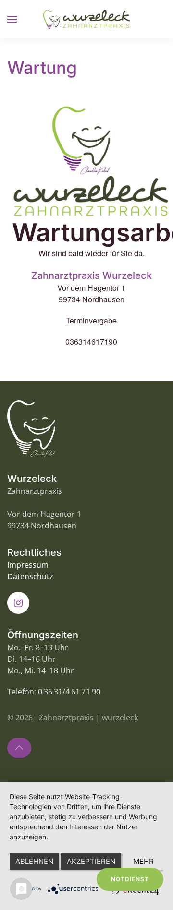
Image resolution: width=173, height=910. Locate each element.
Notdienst (130, 879)
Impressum (28, 565)
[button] (12, 19)
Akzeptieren (91, 861)
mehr (143, 861)
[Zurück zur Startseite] (86, 19)
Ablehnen (34, 861)
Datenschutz (30, 576)
